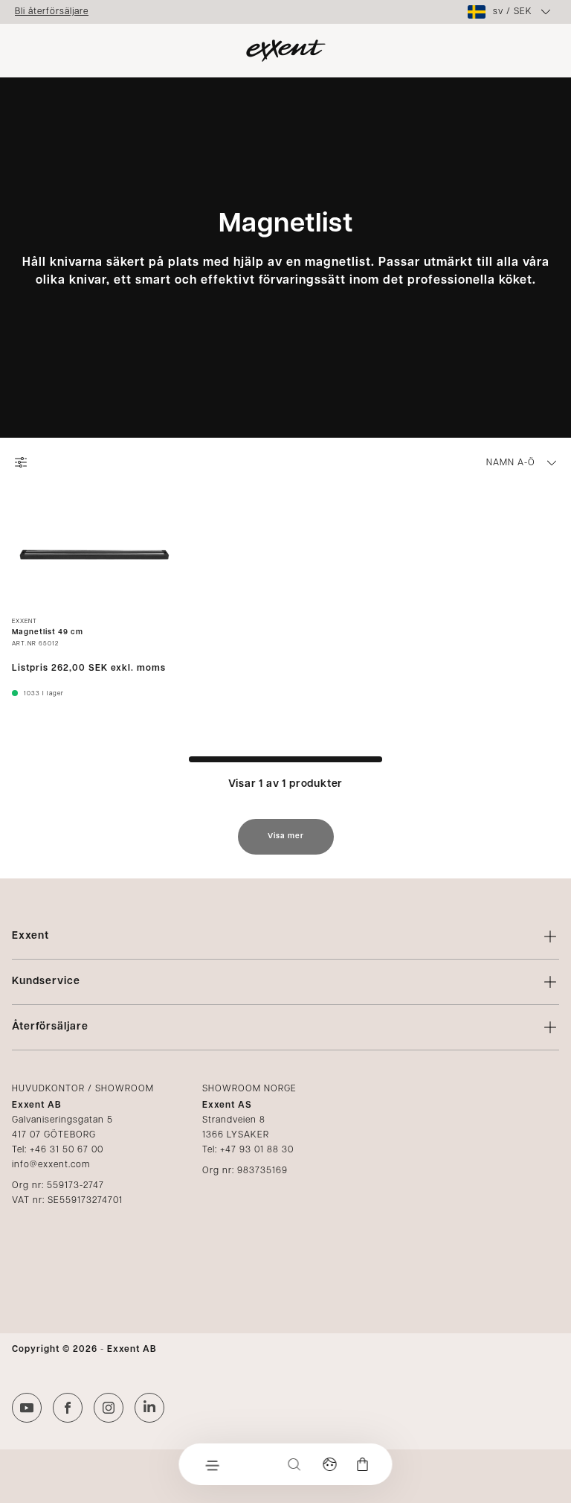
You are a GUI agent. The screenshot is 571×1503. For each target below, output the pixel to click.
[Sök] (294, 1464)
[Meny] (212, 1464)
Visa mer (286, 836)
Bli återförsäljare (51, 11)
